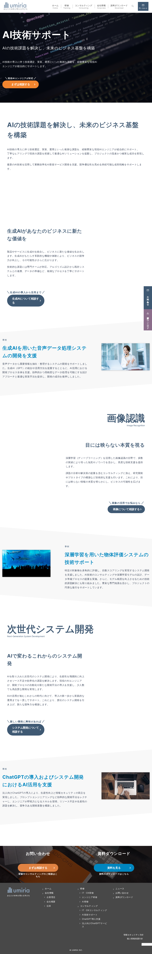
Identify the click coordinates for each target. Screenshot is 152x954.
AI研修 (85, 901)
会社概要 (51, 901)
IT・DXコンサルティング (94, 910)
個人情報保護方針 (135, 939)
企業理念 (51, 897)
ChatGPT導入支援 (91, 919)
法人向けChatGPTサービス (94, 925)
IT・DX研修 (88, 893)
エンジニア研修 (89, 897)
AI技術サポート (89, 914)
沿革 (49, 906)
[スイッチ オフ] (132, 6)
